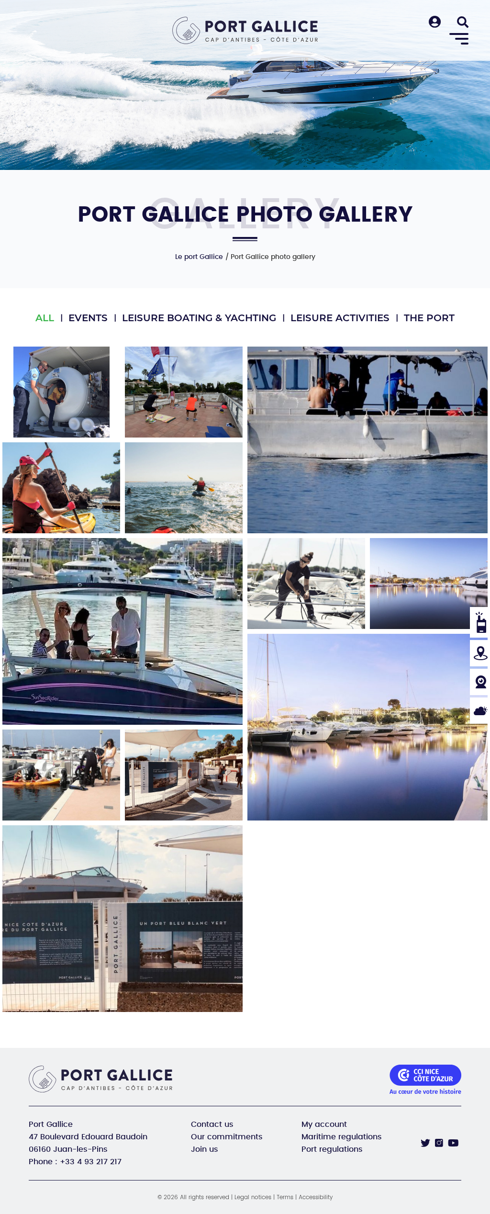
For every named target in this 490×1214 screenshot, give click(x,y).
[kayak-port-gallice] (61, 487)
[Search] (463, 23)
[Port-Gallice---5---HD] (367, 727)
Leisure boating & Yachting (199, 318)
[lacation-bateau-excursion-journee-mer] (122, 631)
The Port (429, 318)
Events (88, 318)
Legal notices (252, 1197)
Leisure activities (340, 318)
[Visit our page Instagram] (439, 1142)
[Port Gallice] (245, 30)
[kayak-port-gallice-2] (184, 487)
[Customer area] (435, 23)
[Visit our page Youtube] (453, 1143)
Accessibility (316, 1197)
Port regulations (332, 1149)
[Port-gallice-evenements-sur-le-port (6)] (61, 392)
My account (324, 1124)
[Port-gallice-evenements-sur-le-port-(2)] (367, 440)
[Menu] (459, 39)
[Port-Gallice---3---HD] (429, 583)
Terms (285, 1197)
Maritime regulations (341, 1137)
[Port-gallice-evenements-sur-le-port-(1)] (184, 392)
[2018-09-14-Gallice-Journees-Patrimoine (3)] (184, 775)
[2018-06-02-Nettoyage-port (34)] (61, 775)
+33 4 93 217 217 (91, 1162)
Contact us (212, 1124)
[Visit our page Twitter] (425, 1143)
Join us (204, 1149)
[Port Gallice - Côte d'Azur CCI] (104, 1079)
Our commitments (227, 1137)
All (44, 318)
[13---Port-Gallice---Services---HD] (306, 583)
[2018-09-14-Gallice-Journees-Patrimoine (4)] (122, 918)
